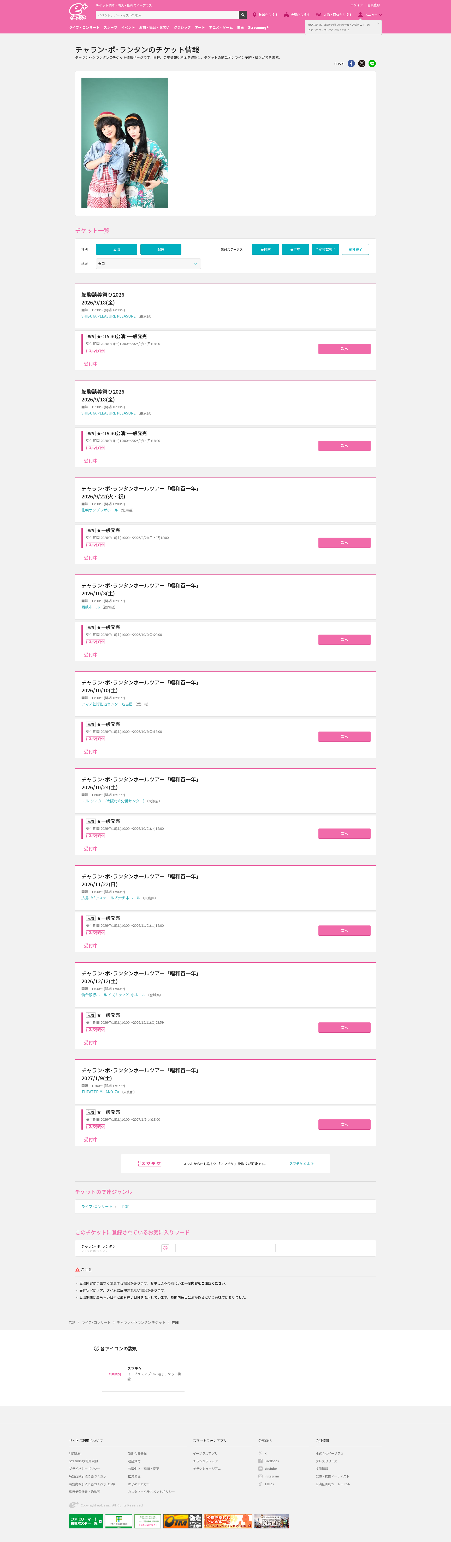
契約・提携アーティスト (332, 1476)
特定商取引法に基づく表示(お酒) (92, 1484)
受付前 (265, 249)
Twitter (361, 63)
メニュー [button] (371, 14)
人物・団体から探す (338, 14)
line (372, 63)
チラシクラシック (205, 1461)
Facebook (272, 1461)
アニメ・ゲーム (221, 27)
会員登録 (373, 5)
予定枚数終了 (325, 249)
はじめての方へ (139, 1484)
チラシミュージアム (207, 1468)
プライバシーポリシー (84, 1468)
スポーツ (110, 27)
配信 (160, 249)
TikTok (269, 1484)
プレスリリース (326, 1461)
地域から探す (268, 14)
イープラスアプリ (205, 1453)
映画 (240, 27)
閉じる (378, 23)
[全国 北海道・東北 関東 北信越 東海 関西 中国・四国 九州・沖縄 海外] (148, 263)
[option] (225, 143)
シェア (351, 63)
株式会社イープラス (329, 1453)
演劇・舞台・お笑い (154, 27)
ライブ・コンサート (84, 27)
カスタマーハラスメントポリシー (151, 1491)
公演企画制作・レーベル (333, 1484)
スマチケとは (299, 1163)
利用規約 (75, 1453)
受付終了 (355, 249)
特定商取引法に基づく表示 (87, 1476)
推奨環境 (134, 1476)
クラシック (182, 27)
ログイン (357, 5)
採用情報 (322, 1468)
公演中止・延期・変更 (143, 1468)
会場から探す (300, 14)
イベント (128, 27)
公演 (116, 249)
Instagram (272, 1476)
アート (200, 27)
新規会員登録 (137, 1453)
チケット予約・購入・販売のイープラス (124, 5)
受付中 (295, 249)
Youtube (271, 1468)
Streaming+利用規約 (83, 1461)
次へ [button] (344, 348)
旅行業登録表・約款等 (84, 1491)
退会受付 (134, 1461)
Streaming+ (258, 27)
